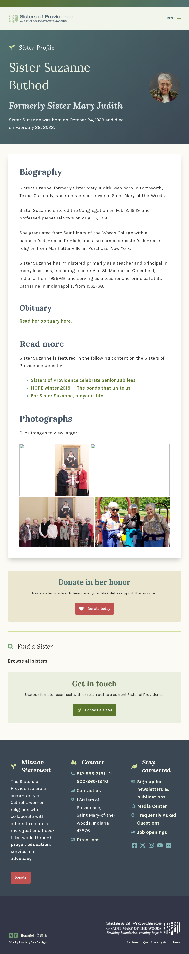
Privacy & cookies (165, 942)
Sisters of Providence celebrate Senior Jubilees (83, 380)
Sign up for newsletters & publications (153, 789)
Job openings (152, 832)
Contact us (89, 790)
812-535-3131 (91, 774)
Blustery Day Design (33, 942)
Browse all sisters (27, 661)
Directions (88, 840)
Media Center (152, 806)
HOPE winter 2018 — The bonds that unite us (81, 388)
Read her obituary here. (45, 321)
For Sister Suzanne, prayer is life (67, 396)
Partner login (137, 942)
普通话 (41, 935)
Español (27, 935)
